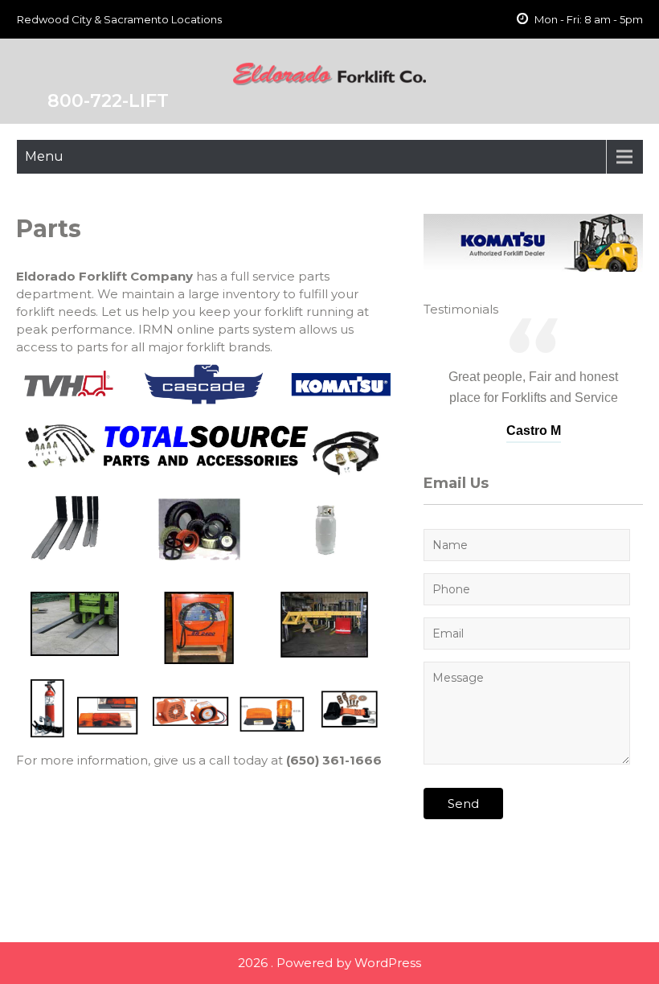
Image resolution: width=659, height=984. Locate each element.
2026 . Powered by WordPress (329, 962)
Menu (44, 156)
